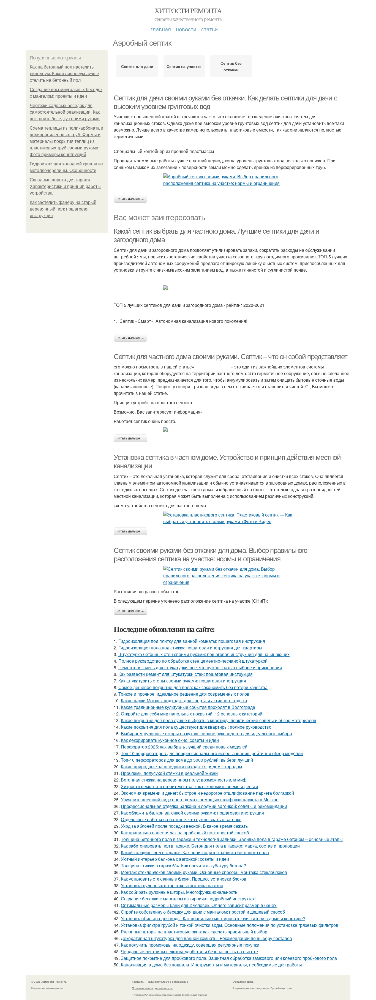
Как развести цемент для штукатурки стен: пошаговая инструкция (185, 674)
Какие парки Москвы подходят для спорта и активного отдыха (184, 700)
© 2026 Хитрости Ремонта (49, 981)
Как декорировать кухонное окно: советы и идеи (170, 740)
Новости (186, 29)
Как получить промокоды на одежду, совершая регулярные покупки (190, 945)
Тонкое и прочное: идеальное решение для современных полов (183, 694)
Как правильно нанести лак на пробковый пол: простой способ (185, 832)
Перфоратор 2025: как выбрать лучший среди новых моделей (184, 747)
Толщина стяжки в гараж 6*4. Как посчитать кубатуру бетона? (183, 865)
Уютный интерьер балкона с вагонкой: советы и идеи (175, 859)
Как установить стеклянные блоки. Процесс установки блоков (183, 879)
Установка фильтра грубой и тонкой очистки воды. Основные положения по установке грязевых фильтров (229, 925)
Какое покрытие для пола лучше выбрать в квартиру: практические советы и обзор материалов (218, 720)
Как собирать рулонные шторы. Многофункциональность (179, 892)
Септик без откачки (231, 66)
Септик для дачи (137, 66)
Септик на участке (184, 66)
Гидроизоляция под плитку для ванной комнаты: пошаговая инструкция (191, 641)
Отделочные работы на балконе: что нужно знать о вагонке (181, 819)
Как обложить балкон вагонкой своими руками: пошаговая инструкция (192, 813)
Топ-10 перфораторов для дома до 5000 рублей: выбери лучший (187, 760)
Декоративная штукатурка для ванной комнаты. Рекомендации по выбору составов (206, 938)
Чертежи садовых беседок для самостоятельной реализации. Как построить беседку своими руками (65, 112)
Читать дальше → (130, 199)
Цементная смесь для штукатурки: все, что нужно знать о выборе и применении (200, 667)
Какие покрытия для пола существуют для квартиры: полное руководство (196, 727)
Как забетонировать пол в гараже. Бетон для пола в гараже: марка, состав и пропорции (210, 846)
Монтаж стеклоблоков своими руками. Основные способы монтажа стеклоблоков (204, 872)
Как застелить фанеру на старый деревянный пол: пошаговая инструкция (63, 209)
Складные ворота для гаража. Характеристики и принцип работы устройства (65, 186)
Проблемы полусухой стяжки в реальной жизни (169, 773)
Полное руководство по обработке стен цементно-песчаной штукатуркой (193, 661)
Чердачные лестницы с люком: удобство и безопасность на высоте (189, 951)
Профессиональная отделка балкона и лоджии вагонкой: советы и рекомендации (204, 806)
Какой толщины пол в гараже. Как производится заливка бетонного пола (195, 852)
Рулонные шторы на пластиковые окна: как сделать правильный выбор (194, 931)
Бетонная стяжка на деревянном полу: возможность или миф (183, 780)
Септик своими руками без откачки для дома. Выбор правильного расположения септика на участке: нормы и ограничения (210, 554)
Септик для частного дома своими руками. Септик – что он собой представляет (230, 357)
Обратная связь (243, 981)
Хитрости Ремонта (188, 10)
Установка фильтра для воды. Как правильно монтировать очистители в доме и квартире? (213, 918)
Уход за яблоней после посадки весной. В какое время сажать (184, 826)
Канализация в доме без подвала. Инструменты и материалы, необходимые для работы (211, 964)
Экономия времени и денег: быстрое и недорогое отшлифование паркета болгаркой (207, 793)
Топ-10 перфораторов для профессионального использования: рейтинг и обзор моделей (212, 753)
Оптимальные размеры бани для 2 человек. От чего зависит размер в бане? (199, 905)
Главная (161, 29)
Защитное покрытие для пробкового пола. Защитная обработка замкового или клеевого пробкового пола (229, 958)
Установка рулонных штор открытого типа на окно (172, 885)
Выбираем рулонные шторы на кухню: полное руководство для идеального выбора (206, 733)
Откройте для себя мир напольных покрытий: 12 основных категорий (191, 714)
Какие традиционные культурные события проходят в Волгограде (188, 707)
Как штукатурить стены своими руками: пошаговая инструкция (182, 680)
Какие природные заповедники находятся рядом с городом (181, 766)
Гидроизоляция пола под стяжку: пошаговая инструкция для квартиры (190, 647)
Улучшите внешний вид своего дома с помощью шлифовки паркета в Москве (200, 799)
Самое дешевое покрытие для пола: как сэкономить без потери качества (193, 687)
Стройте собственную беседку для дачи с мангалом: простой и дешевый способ (203, 912)
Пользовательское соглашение (167, 981)
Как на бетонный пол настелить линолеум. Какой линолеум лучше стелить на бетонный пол (64, 74)
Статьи (209, 29)
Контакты (138, 981)
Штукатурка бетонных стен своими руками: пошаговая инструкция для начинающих (204, 654)
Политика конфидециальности (152, 988)
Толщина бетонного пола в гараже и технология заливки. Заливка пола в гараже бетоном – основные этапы (232, 839)
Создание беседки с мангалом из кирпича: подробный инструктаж (188, 898)
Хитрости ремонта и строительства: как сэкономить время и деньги (189, 786)
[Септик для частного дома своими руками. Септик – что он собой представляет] (232, 429)
